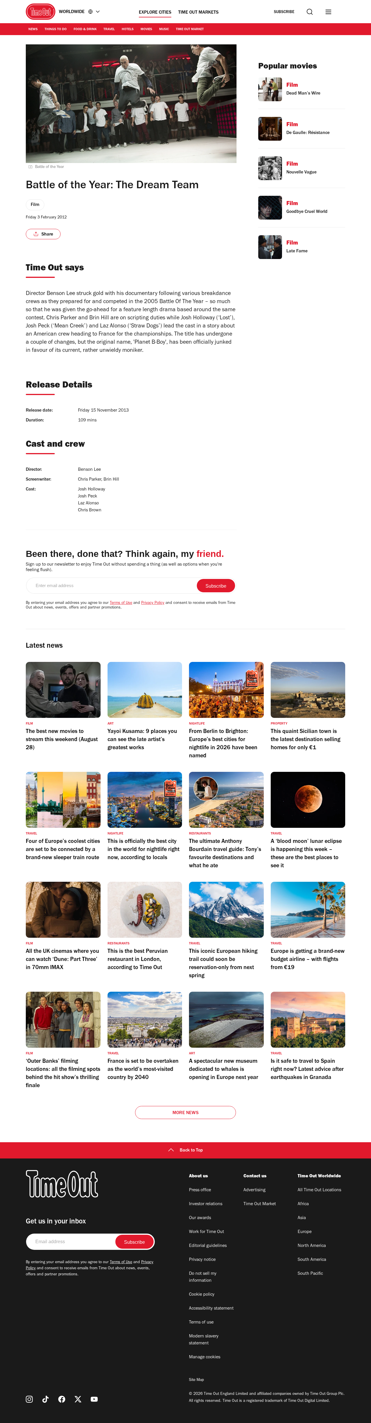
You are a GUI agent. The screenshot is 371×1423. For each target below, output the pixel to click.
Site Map (196, 1380)
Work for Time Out (206, 1232)
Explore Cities (155, 12)
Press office (200, 1190)
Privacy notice (202, 1260)
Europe (305, 1232)
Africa (303, 1204)
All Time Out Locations (319, 1190)
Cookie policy (201, 1294)
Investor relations (205, 1204)
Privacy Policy (152, 603)
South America (312, 1260)
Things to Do (56, 29)
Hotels (128, 29)
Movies (146, 29)
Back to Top (191, 1150)
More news (185, 1113)
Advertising (254, 1190)
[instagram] (29, 1399)
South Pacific (310, 1274)
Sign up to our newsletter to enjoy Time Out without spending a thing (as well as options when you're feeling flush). (124, 567)
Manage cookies (204, 1357)
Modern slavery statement (204, 1340)
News (33, 29)
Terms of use (201, 1322)
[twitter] (77, 1399)
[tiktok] (45, 1399)
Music (164, 29)
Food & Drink (85, 29)
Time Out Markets (198, 12)
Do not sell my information (203, 1277)
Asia (302, 1218)
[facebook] (61, 1399)
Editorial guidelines (208, 1246)
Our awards (200, 1218)
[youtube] (94, 1399)
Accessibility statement (211, 1308)
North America (312, 1246)
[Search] (309, 11)
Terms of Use (121, 603)
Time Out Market (190, 29)
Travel (109, 29)
